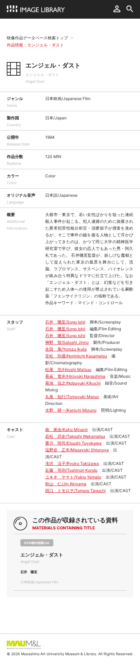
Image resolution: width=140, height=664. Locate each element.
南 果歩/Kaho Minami (66, 429)
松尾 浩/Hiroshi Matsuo (68, 369)
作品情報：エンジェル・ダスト (35, 44)
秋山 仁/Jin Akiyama (65, 483)
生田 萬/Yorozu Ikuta (66, 349)
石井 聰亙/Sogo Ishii (65, 322)
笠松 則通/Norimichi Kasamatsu (76, 355)
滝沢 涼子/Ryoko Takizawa (72, 463)
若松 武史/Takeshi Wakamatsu (75, 436)
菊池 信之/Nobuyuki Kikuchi (73, 383)
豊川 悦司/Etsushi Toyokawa (73, 443)
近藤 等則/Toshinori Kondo (71, 470)
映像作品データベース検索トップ (37, 37)
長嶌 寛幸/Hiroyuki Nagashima (75, 376)
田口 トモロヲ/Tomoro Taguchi (75, 490)
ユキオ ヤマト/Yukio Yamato (73, 477)
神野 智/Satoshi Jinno (67, 342)
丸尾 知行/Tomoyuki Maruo (72, 396)
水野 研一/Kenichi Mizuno (71, 410)
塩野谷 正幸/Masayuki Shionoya (77, 449)
